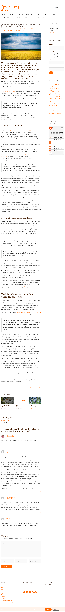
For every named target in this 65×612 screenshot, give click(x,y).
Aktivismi (50, 85)
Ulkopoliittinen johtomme (23, 286)
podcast (53, 96)
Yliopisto (59, 112)
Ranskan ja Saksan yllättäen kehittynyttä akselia (28, 312)
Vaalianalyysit (52, 110)
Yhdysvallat (52, 112)
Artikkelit (21, 29)
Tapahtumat (28, 14)
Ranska (54, 98)
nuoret (50, 96)
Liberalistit (3, 90)
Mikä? (4, 14)
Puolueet (50, 98)
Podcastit (37, 14)
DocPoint (51, 86)
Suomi (51, 102)
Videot (3, 591)
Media (58, 94)
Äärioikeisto (59, 113)
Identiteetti (51, 91)
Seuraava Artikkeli (35, 387)
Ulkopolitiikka (9, 30)
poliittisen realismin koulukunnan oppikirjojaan (21, 130)
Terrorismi (56, 103)
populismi (58, 96)
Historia (58, 90)
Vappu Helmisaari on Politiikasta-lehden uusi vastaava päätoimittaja (21, 407)
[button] (63, 7)
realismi (3, 30)
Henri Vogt (14, 29)
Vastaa (39, 445)
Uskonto (56, 108)
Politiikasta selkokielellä (37, 17)
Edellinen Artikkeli (6, 387)
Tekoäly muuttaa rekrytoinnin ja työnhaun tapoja (5, 407)
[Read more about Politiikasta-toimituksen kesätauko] (35, 400)
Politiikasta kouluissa (21, 17)
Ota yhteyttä (48, 587)
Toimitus (45, 14)
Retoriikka (60, 98)
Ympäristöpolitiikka (52, 113)
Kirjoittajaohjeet (7, 17)
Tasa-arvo (51, 103)
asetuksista (10, 610)
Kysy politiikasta (60, 93)
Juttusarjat (19, 14)
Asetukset (56, 609)
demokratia (57, 85)
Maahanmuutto (52, 94)
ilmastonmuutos (52, 93)
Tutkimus (51, 107)
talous (55, 102)
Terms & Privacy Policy (7, 602)
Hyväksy (48, 609)
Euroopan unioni (54, 88)
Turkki (60, 103)
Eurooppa (51, 90)
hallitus (55, 90)
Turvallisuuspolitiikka (54, 105)
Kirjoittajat (53, 14)
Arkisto (11, 14)
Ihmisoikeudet (56, 91)
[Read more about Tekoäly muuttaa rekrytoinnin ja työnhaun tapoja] (7, 400)
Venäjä (57, 110)
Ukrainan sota (27, 29)
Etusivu (3, 586)
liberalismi (34, 29)
